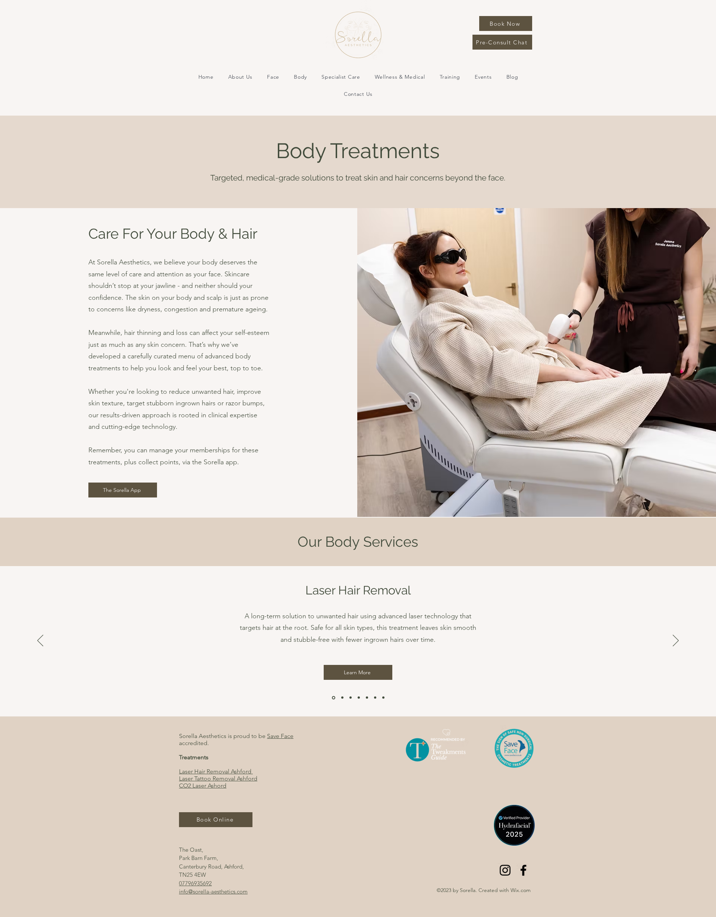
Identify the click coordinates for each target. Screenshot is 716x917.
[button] (273, 77)
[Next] (676, 641)
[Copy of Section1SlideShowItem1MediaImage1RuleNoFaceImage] (333, 698)
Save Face (280, 735)
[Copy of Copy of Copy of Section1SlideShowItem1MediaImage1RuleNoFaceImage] (359, 698)
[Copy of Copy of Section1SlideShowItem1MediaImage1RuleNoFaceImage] (350, 698)
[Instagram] (505, 870)
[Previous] (40, 641)
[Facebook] (523, 870)
